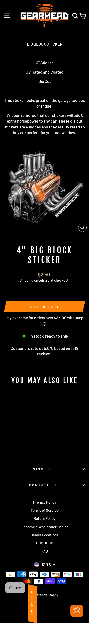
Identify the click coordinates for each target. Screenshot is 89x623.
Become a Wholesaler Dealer (44, 527)
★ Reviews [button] (32, 603)
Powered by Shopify (44, 595)
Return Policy (44, 518)
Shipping (26, 280)
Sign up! (43, 469)
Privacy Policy (44, 502)
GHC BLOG (44, 543)
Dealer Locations (44, 535)
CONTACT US (43, 485)
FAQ (44, 551)
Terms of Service (45, 510)
